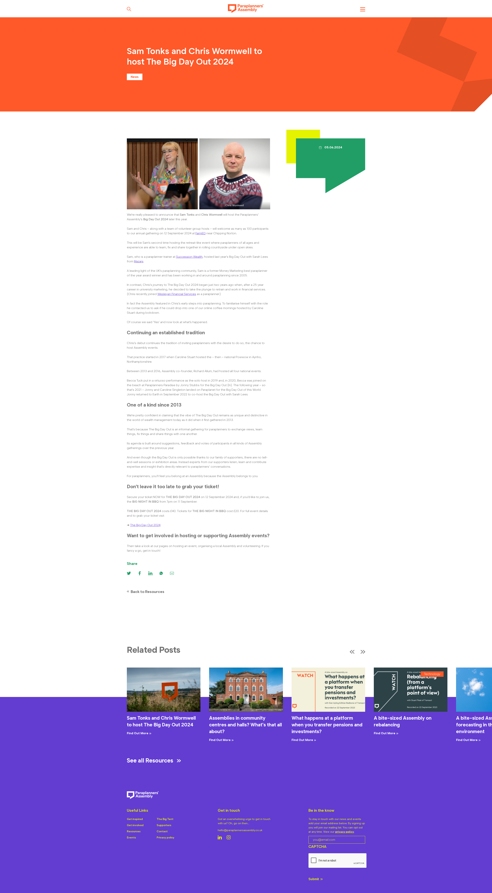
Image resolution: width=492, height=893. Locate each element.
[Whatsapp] (161, 573)
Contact (162, 831)
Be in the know (321, 810)
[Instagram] (229, 837)
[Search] (129, 9)
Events (131, 837)
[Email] (172, 573)
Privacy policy (165, 837)
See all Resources (150, 760)
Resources (133, 831)
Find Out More (137, 733)
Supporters (164, 825)
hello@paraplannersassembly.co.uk (240, 830)
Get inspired (135, 819)
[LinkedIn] (220, 837)
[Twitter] (129, 573)
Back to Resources (147, 591)
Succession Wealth (189, 257)
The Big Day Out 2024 (145, 525)
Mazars (138, 261)
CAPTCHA (317, 846)
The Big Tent (165, 819)
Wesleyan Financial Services (176, 294)
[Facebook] (140, 573)
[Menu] (362, 9)
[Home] (245, 9)
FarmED (200, 233)
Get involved (135, 825)
